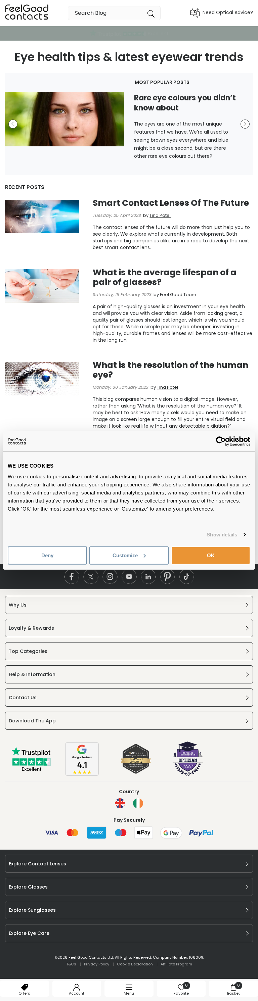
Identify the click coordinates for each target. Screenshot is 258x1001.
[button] (12, 124)
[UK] (120, 803)
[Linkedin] (148, 576)
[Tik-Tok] (186, 576)
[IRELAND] (138, 803)
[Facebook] (71, 576)
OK (211, 555)
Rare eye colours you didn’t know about (185, 103)
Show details (222, 534)
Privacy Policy (96, 964)
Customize (125, 555)
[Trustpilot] (31, 769)
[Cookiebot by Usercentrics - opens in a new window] (220, 441)
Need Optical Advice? (228, 12)
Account (76, 993)
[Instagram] (110, 576)
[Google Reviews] (82, 774)
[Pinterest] (167, 576)
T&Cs (71, 964)
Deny (47, 555)
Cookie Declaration (135, 964)
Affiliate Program (176, 964)
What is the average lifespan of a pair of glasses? (164, 277)
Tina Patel (160, 215)
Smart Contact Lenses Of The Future (171, 203)
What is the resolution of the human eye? (170, 370)
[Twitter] (90, 576)
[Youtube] (129, 576)
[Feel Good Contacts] (27, 12)
